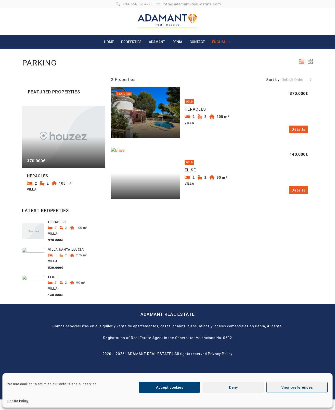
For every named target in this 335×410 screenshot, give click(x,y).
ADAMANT (157, 42)
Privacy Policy (220, 354)
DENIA (177, 42)
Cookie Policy (18, 401)
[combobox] (296, 80)
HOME (109, 42)
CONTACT (197, 42)
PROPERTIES (131, 42)
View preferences (297, 387)
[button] (302, 61)
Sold (189, 101)
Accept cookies (169, 387)
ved (204, 354)
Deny (233, 387)
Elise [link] (190, 170)
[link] (145, 112)
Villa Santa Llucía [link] (66, 249)
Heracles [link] (195, 109)
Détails (298, 129)
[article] (63, 154)
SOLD (189, 162)
